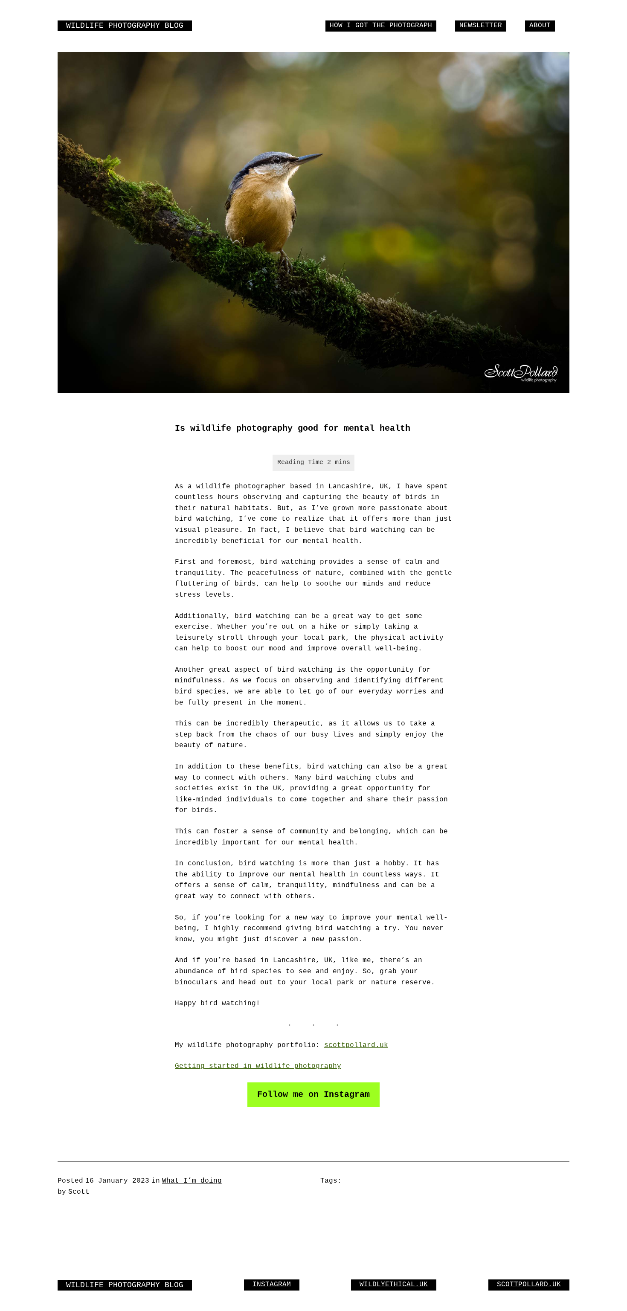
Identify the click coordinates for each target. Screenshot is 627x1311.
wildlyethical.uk (394, 1284)
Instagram (272, 1284)
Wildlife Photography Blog (124, 25)
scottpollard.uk (356, 1045)
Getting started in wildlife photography (258, 1066)
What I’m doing (192, 1181)
